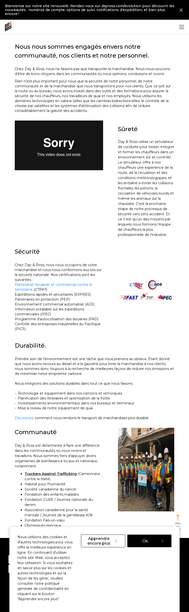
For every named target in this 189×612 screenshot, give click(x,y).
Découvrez (24, 418)
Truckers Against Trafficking (51, 474)
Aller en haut (178, 526)
